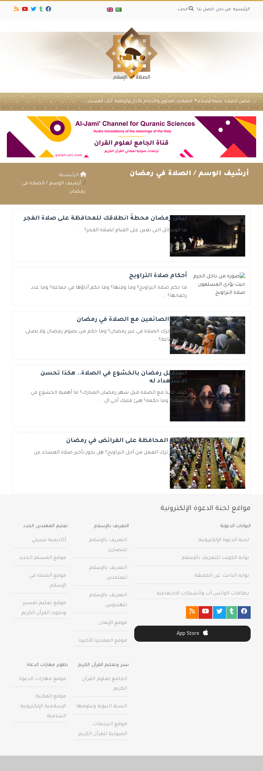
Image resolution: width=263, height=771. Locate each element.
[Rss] (16, 10)
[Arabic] (118, 10)
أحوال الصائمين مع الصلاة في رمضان (132, 320)
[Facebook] (48, 10)
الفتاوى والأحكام (158, 101)
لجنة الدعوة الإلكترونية (223, 540)
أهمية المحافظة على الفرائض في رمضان (126, 441)
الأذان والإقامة (128, 101)
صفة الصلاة (210, 101)
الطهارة (184, 101)
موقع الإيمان (113, 623)
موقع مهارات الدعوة (42, 679)
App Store (189, 634)
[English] (110, 10)
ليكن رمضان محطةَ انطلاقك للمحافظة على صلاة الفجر (105, 218)
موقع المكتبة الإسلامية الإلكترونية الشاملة (43, 706)
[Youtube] (24, 10)
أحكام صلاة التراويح (158, 276)
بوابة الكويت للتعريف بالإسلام (215, 558)
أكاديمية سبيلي (49, 540)
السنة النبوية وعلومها (101, 706)
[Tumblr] (40, 10)
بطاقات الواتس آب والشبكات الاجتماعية (202, 594)
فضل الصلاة (237, 101)
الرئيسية (241, 9)
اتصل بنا (205, 9)
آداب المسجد (99, 101)
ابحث (183, 9)
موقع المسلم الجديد (42, 558)
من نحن (223, 9)
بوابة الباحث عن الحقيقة (222, 576)
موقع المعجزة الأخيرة (103, 641)
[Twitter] (33, 10)
